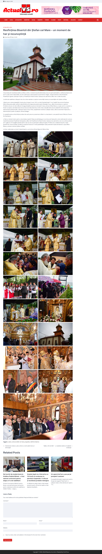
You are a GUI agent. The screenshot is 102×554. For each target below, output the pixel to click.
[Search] (98, 20)
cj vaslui (9, 442)
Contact (80, 20)
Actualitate (18, 20)
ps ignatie (27, 442)
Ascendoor (53, 552)
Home (5, 20)
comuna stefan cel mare (18, 442)
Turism (47, 20)
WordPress (66, 552)
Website (5, 528)
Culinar (53, 20)
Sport (59, 20)
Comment (6, 501)
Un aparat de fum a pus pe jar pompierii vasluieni (61, 475)
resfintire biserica (34, 442)
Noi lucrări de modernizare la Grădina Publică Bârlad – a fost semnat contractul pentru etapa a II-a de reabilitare (13, 477)
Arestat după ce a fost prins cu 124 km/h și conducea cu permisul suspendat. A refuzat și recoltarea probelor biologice (38, 477)
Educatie (73, 20)
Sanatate (40, 20)
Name (5, 521)
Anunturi (26, 20)
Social (33, 20)
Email (41, 521)
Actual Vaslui (7, 37)
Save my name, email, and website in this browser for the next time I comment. (26, 535)
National (65, 20)
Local (11, 20)
